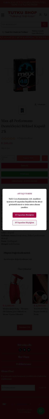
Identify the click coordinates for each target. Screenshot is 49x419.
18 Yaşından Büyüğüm (24, 215)
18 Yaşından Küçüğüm (24, 223)
